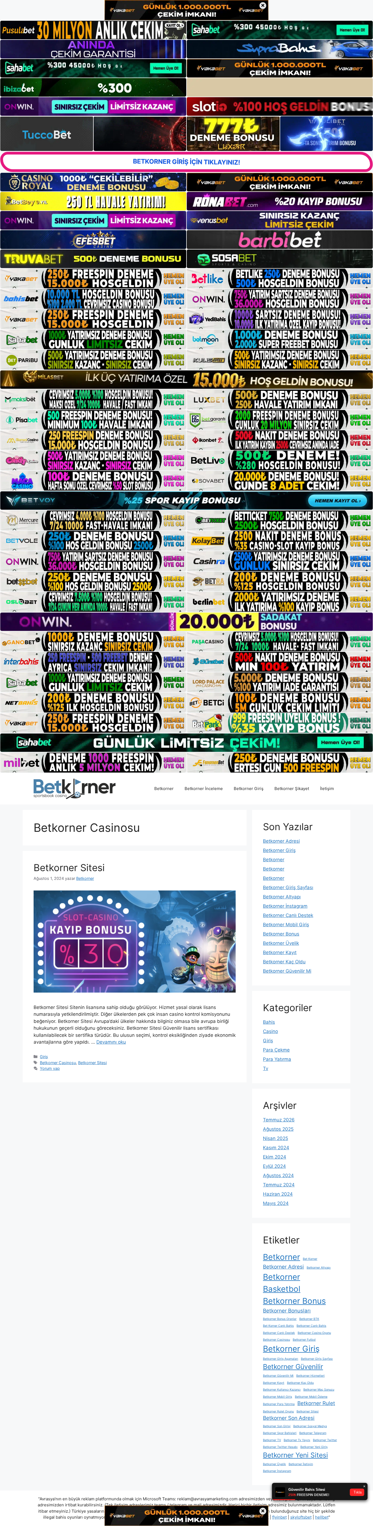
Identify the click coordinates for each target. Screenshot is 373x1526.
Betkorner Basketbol (281, 1283)
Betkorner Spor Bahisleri (280, 1433)
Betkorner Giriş (249, 788)
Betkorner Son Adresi (289, 1418)
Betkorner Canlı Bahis (311, 1326)
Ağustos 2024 (278, 1175)
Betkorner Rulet (316, 1403)
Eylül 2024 (274, 1166)
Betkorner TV (272, 1440)
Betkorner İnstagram (285, 906)
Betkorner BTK (309, 1319)
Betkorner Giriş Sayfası (288, 887)
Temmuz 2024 (279, 1184)
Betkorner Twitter (325, 1440)
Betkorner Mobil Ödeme (311, 1397)
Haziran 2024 (278, 1194)
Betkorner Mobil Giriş (286, 924)
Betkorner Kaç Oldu (284, 961)
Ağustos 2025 (278, 1129)
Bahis (269, 1022)
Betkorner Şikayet (291, 788)
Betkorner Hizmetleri (310, 1375)
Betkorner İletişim (301, 1464)
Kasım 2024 (276, 1147)
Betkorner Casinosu (58, 1062)
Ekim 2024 (274, 1157)
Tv (265, 1068)
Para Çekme (276, 1050)
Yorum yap (50, 1068)
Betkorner (164, 788)
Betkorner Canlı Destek (288, 915)
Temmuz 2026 (279, 1120)
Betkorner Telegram (312, 1433)
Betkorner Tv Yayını (297, 1440)
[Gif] (186, 379)
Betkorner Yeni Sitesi (295, 1455)
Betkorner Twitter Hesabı (280, 1447)
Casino (270, 1031)
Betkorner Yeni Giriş (314, 1447)
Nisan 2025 (275, 1138)
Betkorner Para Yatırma (279, 1404)
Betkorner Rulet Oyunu (278, 1411)
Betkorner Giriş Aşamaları (280, 1359)
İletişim (327, 788)
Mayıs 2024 (276, 1203)
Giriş (44, 1056)
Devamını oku (111, 1042)
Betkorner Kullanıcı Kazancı (282, 1389)
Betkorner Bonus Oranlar (280, 1319)
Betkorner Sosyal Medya (310, 1426)
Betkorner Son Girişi (277, 1426)
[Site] (93, 278)
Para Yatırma (277, 1059)
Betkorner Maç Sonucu (318, 1389)
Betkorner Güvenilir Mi (287, 971)
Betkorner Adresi (281, 841)
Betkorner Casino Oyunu (314, 1333)
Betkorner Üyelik (281, 943)
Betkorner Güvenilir (293, 1366)
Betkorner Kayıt (280, 952)
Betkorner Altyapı (282, 896)
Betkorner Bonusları (287, 1311)
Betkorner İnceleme (204, 788)
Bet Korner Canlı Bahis (278, 1326)
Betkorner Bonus (281, 934)
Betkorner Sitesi (69, 867)
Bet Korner (310, 1259)
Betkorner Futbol (304, 1339)
